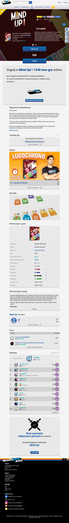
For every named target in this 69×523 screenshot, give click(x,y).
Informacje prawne (33, 516)
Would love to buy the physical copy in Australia (29, 343)
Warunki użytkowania (43, 516)
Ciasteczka (37, 517)
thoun (24, 40)
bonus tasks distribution (22, 337)
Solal (21, 403)
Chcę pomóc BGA (9, 478)
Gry (32, 7)
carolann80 (22, 344)
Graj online (34, 452)
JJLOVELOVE (24, 369)
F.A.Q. (6, 468)
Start (6, 486)
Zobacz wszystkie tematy (34, 347)
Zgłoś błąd (7, 479)
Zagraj (16, 7)
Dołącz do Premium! (9, 480)
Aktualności (25, 7)
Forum (47, 7)
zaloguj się (65, 2)
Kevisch (22, 398)
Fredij (36, 357)
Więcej (34, 309)
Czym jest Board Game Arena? (12, 465)
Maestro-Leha (24, 364)
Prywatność (31, 517)
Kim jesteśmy (8, 466)
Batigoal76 (23, 378)
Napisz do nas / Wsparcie (11, 469)
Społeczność (39, 7)
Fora (6, 490)
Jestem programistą (9, 476)
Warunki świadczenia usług (55, 516)
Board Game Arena (10, 516)
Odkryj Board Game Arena (34, 100)
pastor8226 (23, 374)
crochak (22, 388)
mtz (21, 383)
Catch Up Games (27, 37)
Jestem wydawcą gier (10, 475)
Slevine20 (23, 408)
